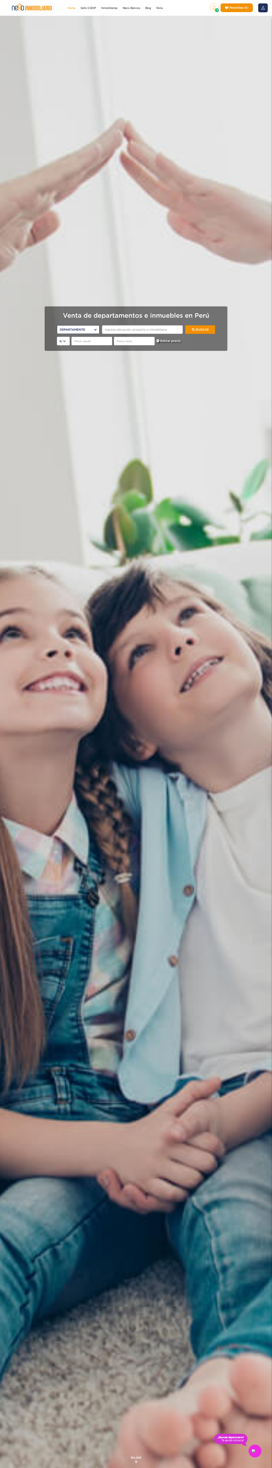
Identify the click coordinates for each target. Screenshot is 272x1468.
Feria (159, 8)
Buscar (202, 329)
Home (71, 8)
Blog (148, 8)
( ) (239, 8)
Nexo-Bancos (131, 8)
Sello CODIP (88, 8)
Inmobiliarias (109, 8)
